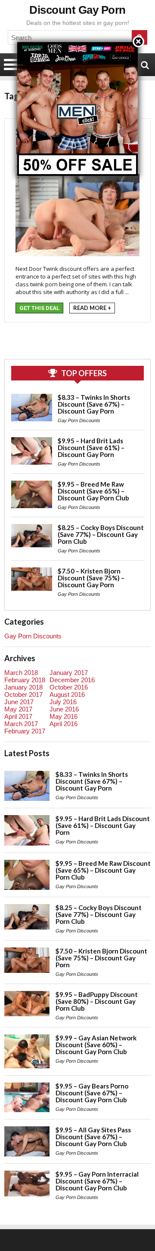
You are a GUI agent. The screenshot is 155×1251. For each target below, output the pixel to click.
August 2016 (67, 694)
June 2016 (64, 709)
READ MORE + (92, 307)
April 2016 (64, 723)
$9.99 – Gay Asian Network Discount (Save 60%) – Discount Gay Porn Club (96, 1044)
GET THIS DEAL (39, 308)
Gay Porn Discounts (79, 420)
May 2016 (64, 716)
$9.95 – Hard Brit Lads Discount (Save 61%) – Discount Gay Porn (91, 447)
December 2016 (72, 680)
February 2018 (24, 680)
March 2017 (21, 723)
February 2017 (24, 731)
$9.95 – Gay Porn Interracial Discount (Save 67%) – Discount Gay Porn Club (97, 1181)
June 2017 (19, 701)
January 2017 (69, 672)
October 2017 (23, 694)
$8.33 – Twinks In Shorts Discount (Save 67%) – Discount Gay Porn (94, 404)
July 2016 (63, 701)
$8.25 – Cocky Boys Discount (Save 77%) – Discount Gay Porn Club (101, 534)
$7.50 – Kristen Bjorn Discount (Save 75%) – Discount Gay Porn (91, 578)
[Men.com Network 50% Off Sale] (77, 42)
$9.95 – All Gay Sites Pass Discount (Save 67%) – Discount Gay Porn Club (93, 1136)
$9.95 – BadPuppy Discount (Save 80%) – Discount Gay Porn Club (97, 1001)
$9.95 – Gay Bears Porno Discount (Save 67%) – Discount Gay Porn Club (92, 1093)
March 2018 (21, 672)
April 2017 (18, 716)
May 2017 (18, 709)
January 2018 (23, 687)
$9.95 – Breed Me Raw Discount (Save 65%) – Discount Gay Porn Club (93, 491)
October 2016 (69, 687)
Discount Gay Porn (77, 9)
